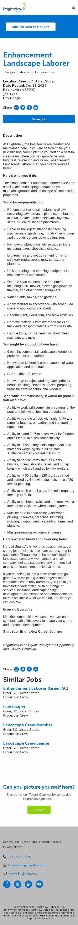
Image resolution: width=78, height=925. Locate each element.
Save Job (39, 119)
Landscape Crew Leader (26, 743)
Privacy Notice (12, 847)
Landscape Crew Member (27, 724)
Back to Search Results (31, 27)
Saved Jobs (29, 842)
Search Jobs (11, 842)
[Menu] (73, 7)
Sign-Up (39, 810)
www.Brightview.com (24, 873)
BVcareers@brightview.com (28, 865)
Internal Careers (50, 842)
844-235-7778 (19, 857)
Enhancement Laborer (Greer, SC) (35, 688)
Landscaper (14, 706)
